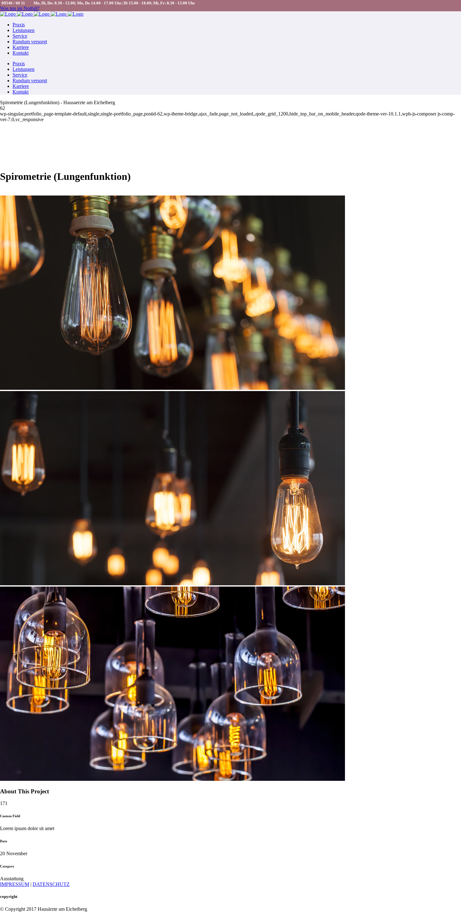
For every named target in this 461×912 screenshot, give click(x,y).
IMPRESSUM (14, 884)
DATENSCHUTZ (51, 884)
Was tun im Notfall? (20, 8)
